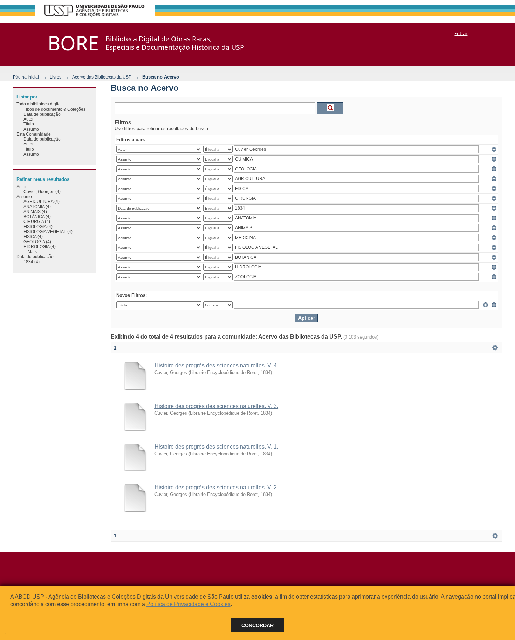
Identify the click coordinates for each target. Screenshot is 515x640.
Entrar (460, 33)
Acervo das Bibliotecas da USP (101, 77)
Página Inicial (26, 77)
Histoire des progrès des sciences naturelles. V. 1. (216, 447)
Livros (55, 77)
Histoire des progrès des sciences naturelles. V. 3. (216, 406)
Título (28, 124)
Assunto (31, 129)
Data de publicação (42, 114)
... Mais (30, 251)
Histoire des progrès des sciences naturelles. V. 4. (216, 365)
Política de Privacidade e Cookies (188, 604)
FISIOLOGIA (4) (38, 226)
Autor (28, 119)
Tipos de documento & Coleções (54, 109)
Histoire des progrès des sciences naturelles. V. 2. (216, 487)
